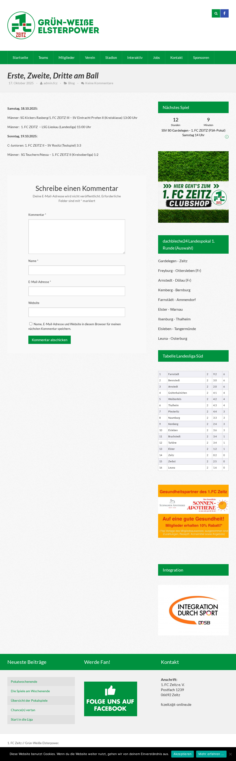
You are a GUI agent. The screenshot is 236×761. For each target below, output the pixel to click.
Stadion (111, 57)
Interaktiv (135, 57)
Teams (43, 57)
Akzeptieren (183, 754)
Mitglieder (67, 57)
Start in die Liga (22, 719)
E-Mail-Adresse (39, 282)
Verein (90, 57)
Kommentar (37, 215)
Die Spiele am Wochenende (30, 691)
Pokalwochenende (24, 681)
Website (33, 303)
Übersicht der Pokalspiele (29, 700)
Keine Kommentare (99, 83)
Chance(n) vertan (23, 710)
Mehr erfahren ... (211, 754)
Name (33, 261)
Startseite (20, 57)
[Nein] (230, 754)
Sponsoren (201, 57)
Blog (71, 83)
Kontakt (176, 57)
